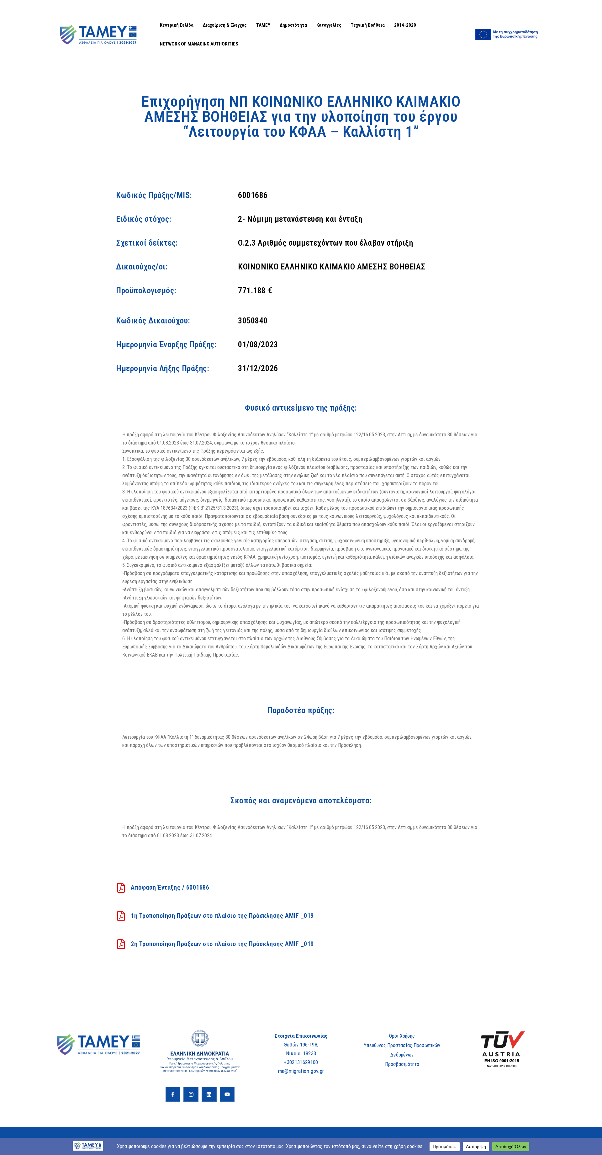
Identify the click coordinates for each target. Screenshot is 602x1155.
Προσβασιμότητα (402, 1064)
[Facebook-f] (173, 1094)
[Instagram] (190, 1094)
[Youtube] (227, 1094)
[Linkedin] (209, 1094)
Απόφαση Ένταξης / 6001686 (170, 887)
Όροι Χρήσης (402, 1036)
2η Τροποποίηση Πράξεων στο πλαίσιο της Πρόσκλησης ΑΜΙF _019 (222, 944)
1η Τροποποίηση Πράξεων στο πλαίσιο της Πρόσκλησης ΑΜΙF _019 (222, 915)
